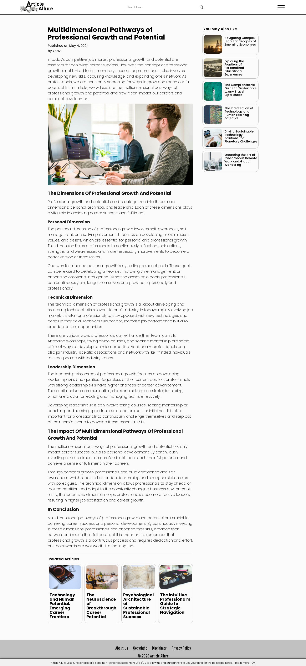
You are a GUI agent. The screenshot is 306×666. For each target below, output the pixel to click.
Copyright (140, 648)
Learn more (242, 663)
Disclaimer (159, 648)
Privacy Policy (181, 648)
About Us (121, 648)
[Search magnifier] (201, 7)
